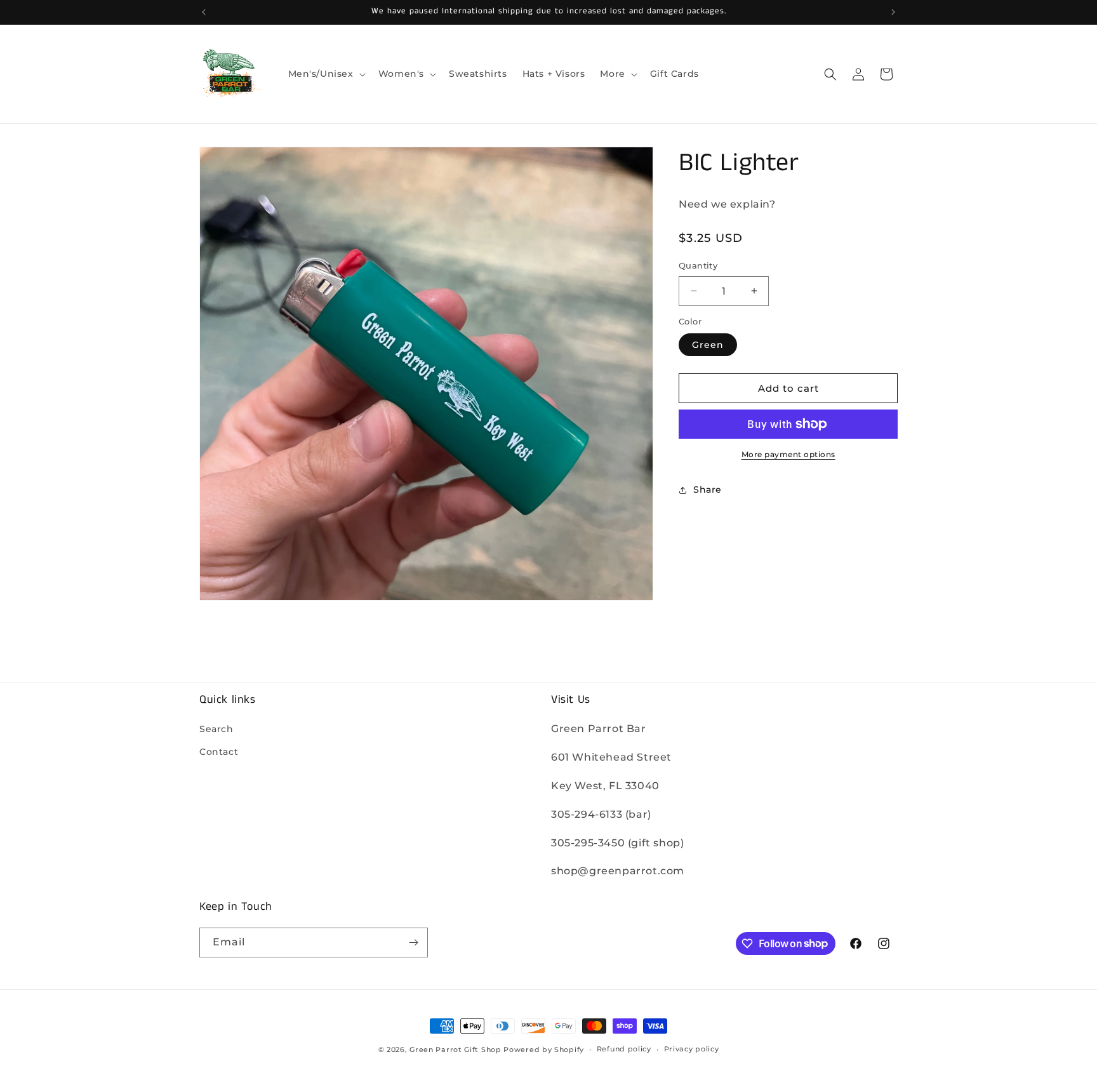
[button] (326, 73)
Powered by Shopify (543, 1049)
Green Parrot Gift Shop (455, 1049)
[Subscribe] (413, 942)
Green (708, 344)
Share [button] (707, 489)
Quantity (698, 265)
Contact (218, 751)
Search (216, 729)
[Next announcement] (893, 12)
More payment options (788, 454)
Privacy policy (691, 1048)
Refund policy (624, 1048)
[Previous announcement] (204, 12)
